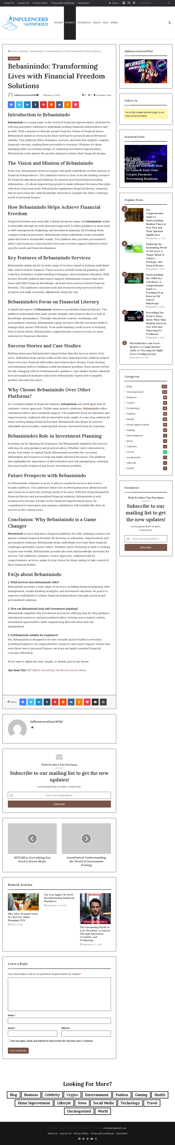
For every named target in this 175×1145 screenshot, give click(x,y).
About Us (9, 3)
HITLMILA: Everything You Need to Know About (56, 670)
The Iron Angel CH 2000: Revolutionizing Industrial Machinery (59, 898)
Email (11, 1028)
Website (65, 1028)
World (114, 22)
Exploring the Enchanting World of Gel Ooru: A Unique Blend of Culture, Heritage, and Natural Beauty (156, 254)
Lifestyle (131, 462)
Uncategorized (135, 391)
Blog (105, 22)
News (130, 441)
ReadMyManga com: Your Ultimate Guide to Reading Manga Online (152, 174)
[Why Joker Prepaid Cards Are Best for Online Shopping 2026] (23, 902)
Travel (130, 451)
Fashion (58, 22)
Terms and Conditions (62, 3)
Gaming (131, 430)
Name (12, 1015)
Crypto (130, 402)
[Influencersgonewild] (26, 22)
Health (97, 22)
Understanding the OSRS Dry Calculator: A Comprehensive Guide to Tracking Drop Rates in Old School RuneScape (155, 289)
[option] (153, 163)
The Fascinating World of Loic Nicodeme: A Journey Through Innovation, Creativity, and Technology (95, 934)
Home (13, 51)
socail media (133, 457)
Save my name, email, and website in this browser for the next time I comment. (52, 1040)
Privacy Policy (40, 3)
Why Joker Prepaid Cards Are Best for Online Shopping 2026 (23, 917)
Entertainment (135, 435)
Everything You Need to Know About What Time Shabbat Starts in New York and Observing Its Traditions (156, 323)
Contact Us (23, 3)
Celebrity (132, 446)
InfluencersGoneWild (25, 95)
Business (70, 22)
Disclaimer (83, 3)
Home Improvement (138, 424)
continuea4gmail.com (114, 1128)
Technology (84, 22)
